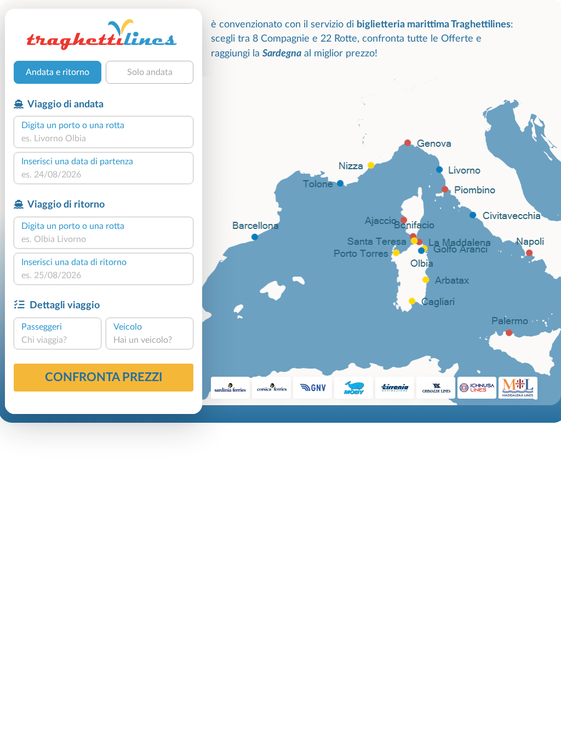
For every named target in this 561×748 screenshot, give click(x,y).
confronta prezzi (104, 377)
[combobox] (103, 138)
